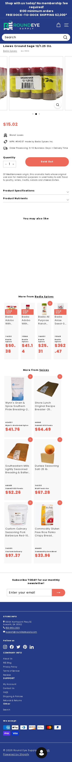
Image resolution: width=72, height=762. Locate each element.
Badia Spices (10, 50)
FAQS (5, 692)
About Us (7, 658)
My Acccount (9, 684)
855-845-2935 (13, 627)
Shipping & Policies (13, 696)
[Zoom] (57, 104)
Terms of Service (11, 671)
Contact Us (8, 688)
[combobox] (36, 37)
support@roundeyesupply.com (21, 631)
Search (6, 709)
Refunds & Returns (12, 700)
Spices (44, 369)
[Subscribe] (58, 592)
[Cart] (58, 25)
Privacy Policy (10, 666)
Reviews (7, 675)
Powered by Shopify (16, 754)
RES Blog (7, 662)
